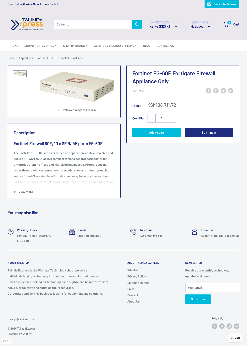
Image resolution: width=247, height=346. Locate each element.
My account (198, 26)
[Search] (137, 24)
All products (26, 58)
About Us (133, 301)
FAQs (130, 289)
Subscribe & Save (225, 4)
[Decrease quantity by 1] (151, 118)
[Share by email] (230, 90)
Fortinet (138, 90)
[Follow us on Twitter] (222, 326)
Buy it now (209, 132)
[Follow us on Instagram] (229, 326)
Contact (132, 295)
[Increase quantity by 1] (172, 118)
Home (11, 58)
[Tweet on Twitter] (223, 90)
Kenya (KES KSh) (19, 319)
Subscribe (198, 299)
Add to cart (156, 132)
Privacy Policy (136, 276)
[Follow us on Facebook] (214, 326)
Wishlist (132, 270)
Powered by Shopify (20, 333)
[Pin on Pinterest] (216, 90)
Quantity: (138, 118)
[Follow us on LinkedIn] (236, 326)
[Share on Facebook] (208, 90)
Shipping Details (138, 282)
